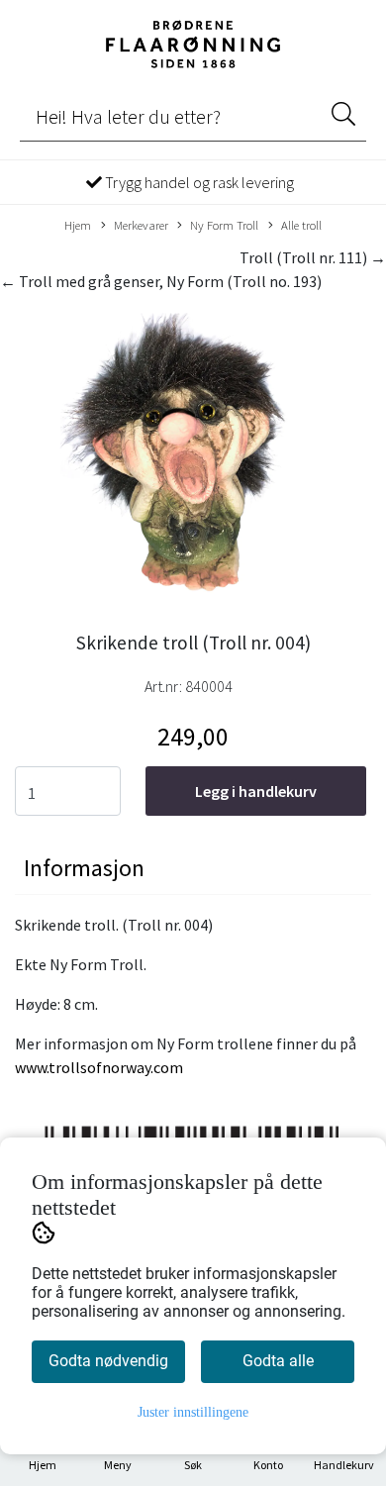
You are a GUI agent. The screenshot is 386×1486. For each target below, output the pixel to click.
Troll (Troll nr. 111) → (313, 257)
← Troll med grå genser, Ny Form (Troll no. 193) (161, 281)
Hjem (77, 225)
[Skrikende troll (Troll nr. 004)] (193, 455)
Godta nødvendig (108, 1360)
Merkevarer (141, 225)
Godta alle (278, 1360)
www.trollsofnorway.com (99, 1067)
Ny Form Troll (224, 225)
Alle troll (301, 225)
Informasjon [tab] (84, 867)
